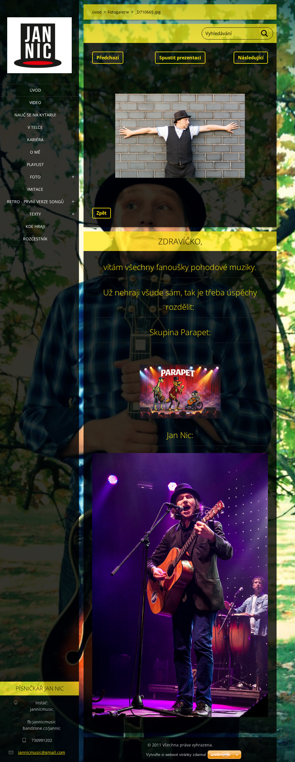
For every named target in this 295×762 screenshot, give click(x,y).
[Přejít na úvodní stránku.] (39, 38)
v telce (35, 127)
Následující (251, 57)
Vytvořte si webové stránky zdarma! (176, 754)
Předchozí (108, 57)
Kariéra (35, 139)
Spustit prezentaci (180, 57)
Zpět (102, 213)
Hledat (264, 33)
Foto (35, 177)
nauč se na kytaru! (35, 115)
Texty (35, 214)
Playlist (35, 164)
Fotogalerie (118, 12)
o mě (35, 152)
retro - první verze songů (35, 201)
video (35, 102)
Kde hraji (35, 226)
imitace (35, 189)
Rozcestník (35, 239)
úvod (35, 90)
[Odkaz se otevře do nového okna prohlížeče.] (180, 136)
